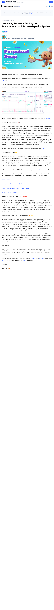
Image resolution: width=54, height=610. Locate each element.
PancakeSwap (11, 36)
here (44, 148)
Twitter (33, 258)
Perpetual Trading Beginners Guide (12, 184)
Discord (4, 260)
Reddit (25, 260)
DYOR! (30, 13)
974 (19, 6)
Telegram (42, 258)
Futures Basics (6, 179)
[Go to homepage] (7, 6)
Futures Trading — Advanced (10, 192)
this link (4, 80)
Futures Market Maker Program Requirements (15, 188)
